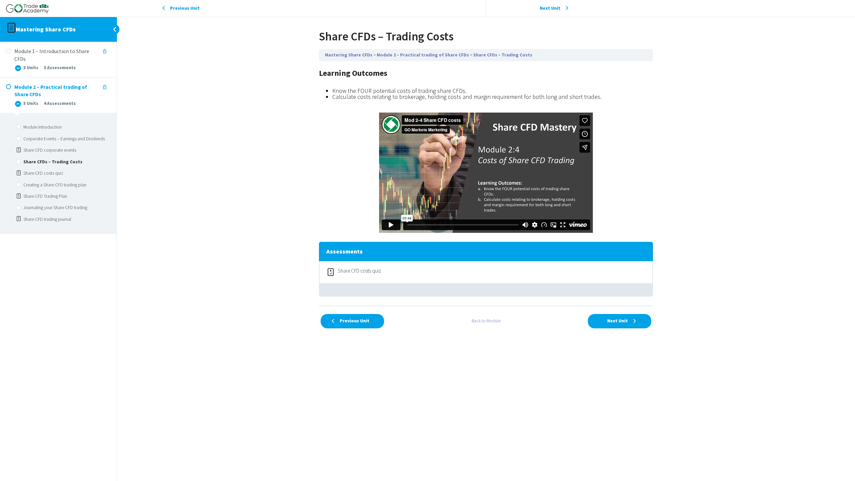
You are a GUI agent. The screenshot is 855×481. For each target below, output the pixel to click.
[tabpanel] (486, 150)
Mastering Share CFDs (46, 29)
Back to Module (486, 321)
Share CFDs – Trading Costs (502, 55)
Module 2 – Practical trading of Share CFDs (423, 55)
